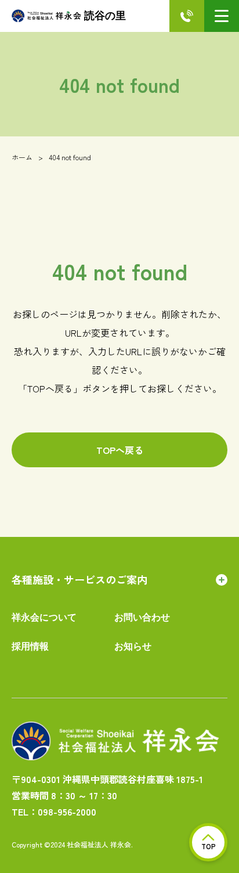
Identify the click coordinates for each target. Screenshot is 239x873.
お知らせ (132, 646)
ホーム (22, 157)
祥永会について (44, 617)
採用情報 (30, 646)
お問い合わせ (142, 617)
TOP (208, 846)
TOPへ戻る (119, 450)
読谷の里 (105, 15)
